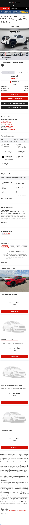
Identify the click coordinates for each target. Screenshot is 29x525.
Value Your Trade (14, 107)
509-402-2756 (8, 128)
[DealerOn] (4, 509)
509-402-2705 (8, 125)
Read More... (4, 222)
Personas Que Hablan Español (14, 103)
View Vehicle (14, 311)
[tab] (5, 246)
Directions (14, 8)
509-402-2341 (11, 129)
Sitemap (13, 510)
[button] (5, 8)
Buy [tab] (8, 72)
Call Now (14, 94)
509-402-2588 (9, 126)
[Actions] (26, 64)
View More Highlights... (7, 198)
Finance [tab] (21, 72)
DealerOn (10, 510)
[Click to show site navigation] (27, 8)
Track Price (15, 82)
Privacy (17, 510)
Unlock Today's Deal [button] (14, 98)
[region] (14, 88)
